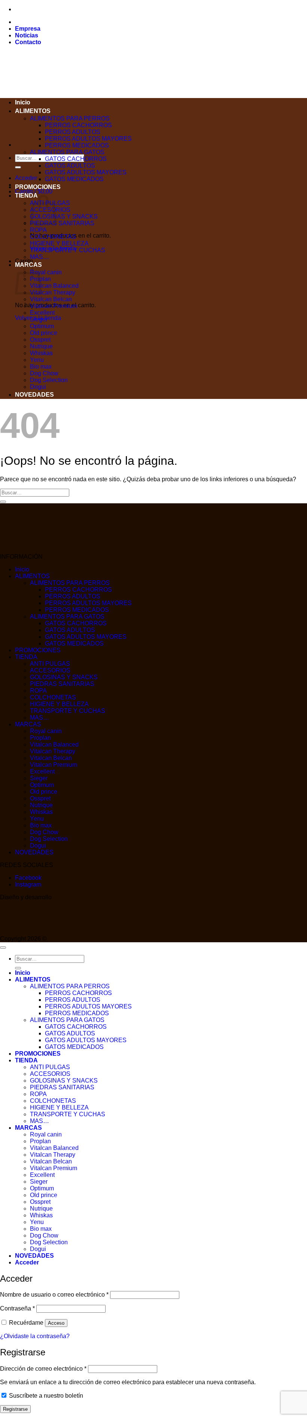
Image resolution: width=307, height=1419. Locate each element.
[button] (26, 178)
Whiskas (41, 353)
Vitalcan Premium (53, 306)
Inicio (22, 102)
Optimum (42, 326)
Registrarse (15, 1409)
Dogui (38, 387)
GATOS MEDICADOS (74, 179)
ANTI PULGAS (50, 663)
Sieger (39, 319)
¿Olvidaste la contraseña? (35, 1336)
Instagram (28, 884)
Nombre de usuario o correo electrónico (54, 1294)
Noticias (26, 35)
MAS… (39, 257)
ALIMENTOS (33, 111)
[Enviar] (18, 167)
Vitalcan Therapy (52, 292)
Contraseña (17, 1308)
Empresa (27, 28)
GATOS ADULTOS (70, 165)
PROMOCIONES (38, 187)
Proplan (40, 738)
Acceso (56, 1323)
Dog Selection (49, 380)
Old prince (43, 333)
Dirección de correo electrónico (43, 1368)
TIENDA (26, 195)
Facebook (28, 878)
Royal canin (46, 272)
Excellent (42, 312)
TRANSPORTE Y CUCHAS (67, 250)
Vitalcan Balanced (54, 286)
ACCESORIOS (50, 670)
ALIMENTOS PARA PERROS (70, 118)
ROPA (38, 230)
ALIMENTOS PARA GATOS (67, 152)
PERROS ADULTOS (72, 132)
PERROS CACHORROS (78, 125)
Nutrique (41, 346)
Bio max (41, 366)
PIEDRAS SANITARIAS (62, 223)
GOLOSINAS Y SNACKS (64, 216)
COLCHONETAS (53, 237)
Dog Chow (44, 373)
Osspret (40, 339)
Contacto (28, 42)
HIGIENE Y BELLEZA (59, 243)
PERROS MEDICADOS (77, 145)
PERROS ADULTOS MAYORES (88, 138)
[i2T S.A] (30, 932)
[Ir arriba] (3, 947)
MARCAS (28, 724)
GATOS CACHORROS (76, 159)
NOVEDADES (34, 394)
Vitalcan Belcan (51, 299)
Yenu (37, 360)
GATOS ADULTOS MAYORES (86, 172)
